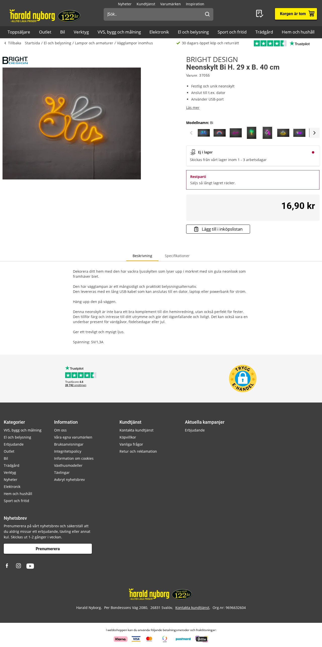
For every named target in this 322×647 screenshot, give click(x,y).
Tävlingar (62, 472)
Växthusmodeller (68, 465)
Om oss (60, 430)
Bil (62, 32)
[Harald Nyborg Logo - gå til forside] (46, 15)
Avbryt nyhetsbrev (69, 479)
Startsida (32, 43)
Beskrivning (142, 255)
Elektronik (159, 32)
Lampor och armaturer (94, 43)
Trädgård (264, 32)
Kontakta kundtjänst (136, 430)
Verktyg (81, 32)
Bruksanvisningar (69, 444)
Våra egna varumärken (73, 437)
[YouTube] (30, 566)
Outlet (45, 32)
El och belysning (193, 32)
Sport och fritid (232, 32)
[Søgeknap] (207, 14)
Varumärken (170, 4)
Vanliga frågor (131, 444)
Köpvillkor (127, 437)
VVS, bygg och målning (119, 32)
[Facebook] (7, 566)
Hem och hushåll (298, 32)
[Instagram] (19, 566)
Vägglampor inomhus (135, 43)
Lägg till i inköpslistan (222, 229)
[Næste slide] (314, 133)
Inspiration (195, 4)
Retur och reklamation (138, 451)
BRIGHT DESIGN (212, 59)
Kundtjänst (146, 4)
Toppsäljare (19, 32)
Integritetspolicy (67, 451)
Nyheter (125, 4)
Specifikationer (177, 255)
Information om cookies (74, 458)
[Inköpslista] (260, 14)
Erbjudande (14, 444)
